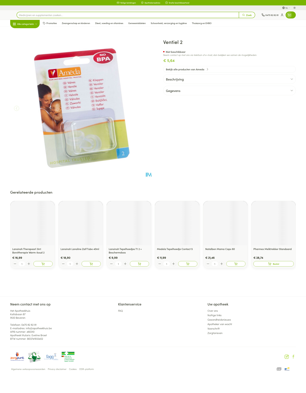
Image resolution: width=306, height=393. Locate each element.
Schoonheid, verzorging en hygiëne (30, 41)
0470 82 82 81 (28, 324)
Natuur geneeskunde (30, 83)
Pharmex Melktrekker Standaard (272, 249)
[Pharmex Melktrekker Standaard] (273, 223)
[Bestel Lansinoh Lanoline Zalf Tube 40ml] (91, 264)
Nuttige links (215, 315)
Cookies (73, 369)
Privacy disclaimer (57, 369)
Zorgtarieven (215, 333)
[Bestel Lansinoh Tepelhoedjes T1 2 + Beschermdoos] (139, 264)
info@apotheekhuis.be (39, 328)
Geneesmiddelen (30, 110)
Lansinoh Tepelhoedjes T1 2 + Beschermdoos (125, 250)
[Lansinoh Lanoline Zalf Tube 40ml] (81, 223)
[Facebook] (293, 356)
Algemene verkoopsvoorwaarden (28, 369)
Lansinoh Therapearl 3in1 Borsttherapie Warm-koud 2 (28, 250)
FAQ (120, 310)
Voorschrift (214, 328)
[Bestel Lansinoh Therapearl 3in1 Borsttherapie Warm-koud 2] (43, 264)
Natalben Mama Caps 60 (220, 249)
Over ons (213, 310)
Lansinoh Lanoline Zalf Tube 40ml (80, 249)
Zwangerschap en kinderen (30, 64)
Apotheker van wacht (220, 324)
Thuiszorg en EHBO (30, 92)
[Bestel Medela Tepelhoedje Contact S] (187, 264)
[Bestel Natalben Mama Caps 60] (235, 264)
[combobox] (128, 15)
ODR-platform (86, 369)
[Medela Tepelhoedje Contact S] (177, 223)
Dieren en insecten (30, 101)
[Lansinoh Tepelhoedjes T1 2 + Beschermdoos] (129, 223)
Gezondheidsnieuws (219, 319)
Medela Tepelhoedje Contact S (175, 249)
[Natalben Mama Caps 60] (225, 223)
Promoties (18, 31)
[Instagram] (286, 356)
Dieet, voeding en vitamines (30, 52)
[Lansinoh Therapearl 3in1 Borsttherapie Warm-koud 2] (32, 223)
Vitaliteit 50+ (30, 74)
